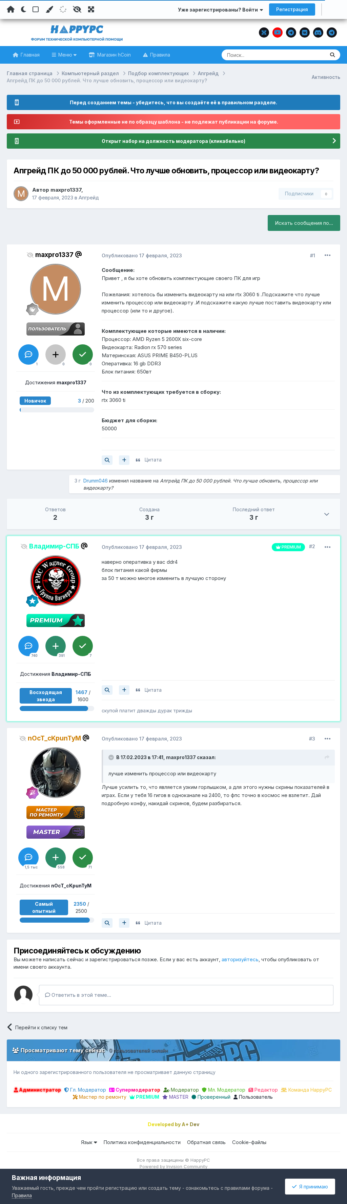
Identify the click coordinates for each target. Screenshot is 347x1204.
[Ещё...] (328, 255)
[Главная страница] (11, 9)
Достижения (55, 382)
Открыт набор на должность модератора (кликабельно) (173, 141)
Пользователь (255, 1097)
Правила (159, 55)
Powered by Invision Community (173, 1166)
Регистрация (292, 9)
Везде (309, 54)
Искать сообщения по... (304, 223)
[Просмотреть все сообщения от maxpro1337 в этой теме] (107, 460)
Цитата (153, 460)
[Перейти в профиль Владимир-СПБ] (55, 580)
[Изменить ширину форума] (91, 9)
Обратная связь (206, 1142)
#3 (312, 738)
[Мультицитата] (124, 460)
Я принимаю (312, 1186)
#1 (312, 255)
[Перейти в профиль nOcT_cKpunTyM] (55, 772)
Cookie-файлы (249, 1142)
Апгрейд (89, 197)
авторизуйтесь (240, 959)
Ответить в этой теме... (80, 995)
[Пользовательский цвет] (49, 9)
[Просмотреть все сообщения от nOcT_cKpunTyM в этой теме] (107, 923)
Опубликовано (142, 255)
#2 (312, 546)
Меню (65, 55)
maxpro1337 (65, 190)
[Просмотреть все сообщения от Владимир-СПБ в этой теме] (107, 690)
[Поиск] (332, 54)
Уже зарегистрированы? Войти (219, 10)
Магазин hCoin (113, 55)
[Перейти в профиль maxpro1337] (21, 193)
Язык (87, 1142)
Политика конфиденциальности (142, 1142)
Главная (29, 55)
